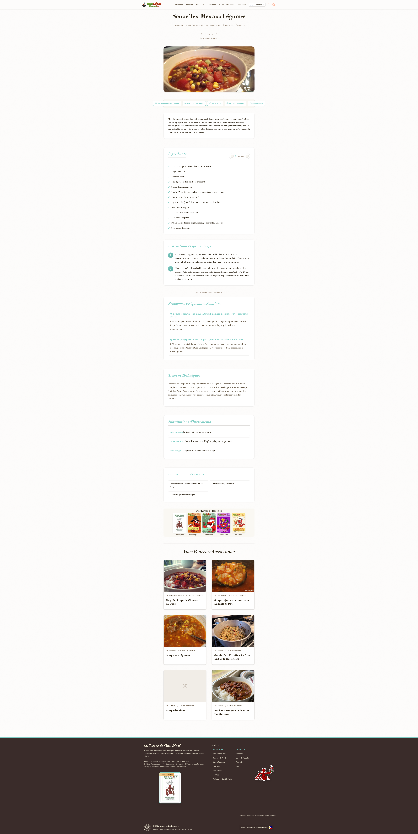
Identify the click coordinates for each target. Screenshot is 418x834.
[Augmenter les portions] (247, 156)
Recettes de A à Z (219, 758)
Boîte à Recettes (219, 762)
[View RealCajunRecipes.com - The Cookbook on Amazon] (170, 788)
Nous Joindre (217, 770)
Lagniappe (216, 775)
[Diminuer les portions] (232, 156)
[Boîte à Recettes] (268, 4)
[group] (239, 156)
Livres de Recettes (226, 4)
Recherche (179, 4)
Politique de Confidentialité (222, 779)
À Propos (239, 754)
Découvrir (241, 5)
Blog (237, 766)
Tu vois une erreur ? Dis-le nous (210, 293)
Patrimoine (240, 762)
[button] (209, 69)
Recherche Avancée (220, 754)
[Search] (273, 4)
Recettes (189, 4)
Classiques (211, 4)
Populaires (200, 4)
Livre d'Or (216, 766)
